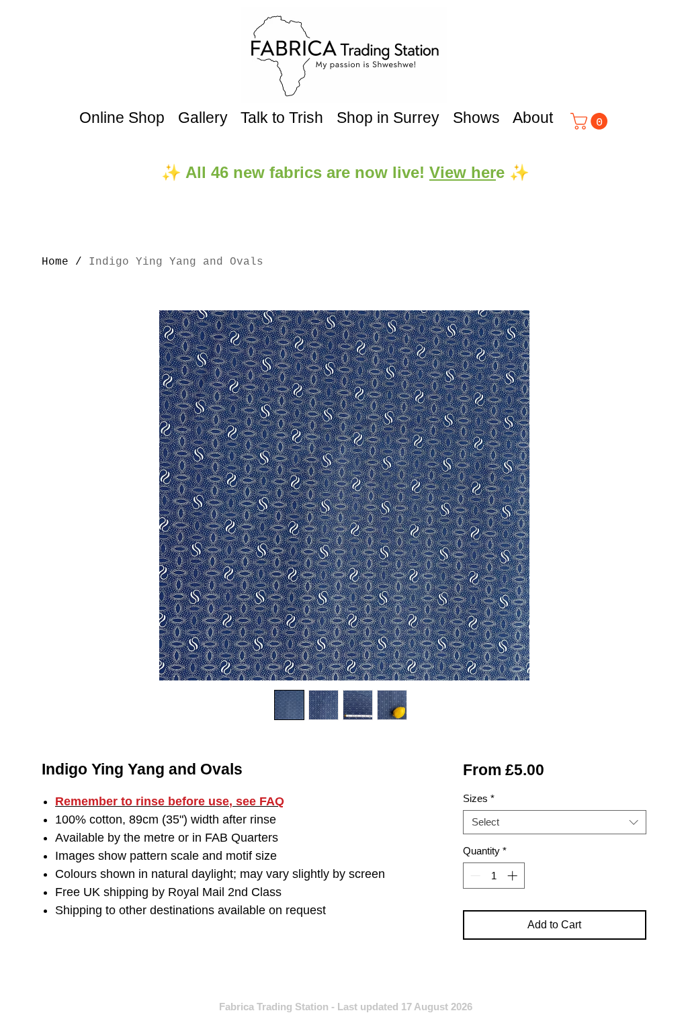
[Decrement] (474, 875)
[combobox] (554, 822)
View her (462, 172)
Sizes (478, 798)
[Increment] (514, 875)
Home (55, 262)
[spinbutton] (493, 875)
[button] (590, 121)
